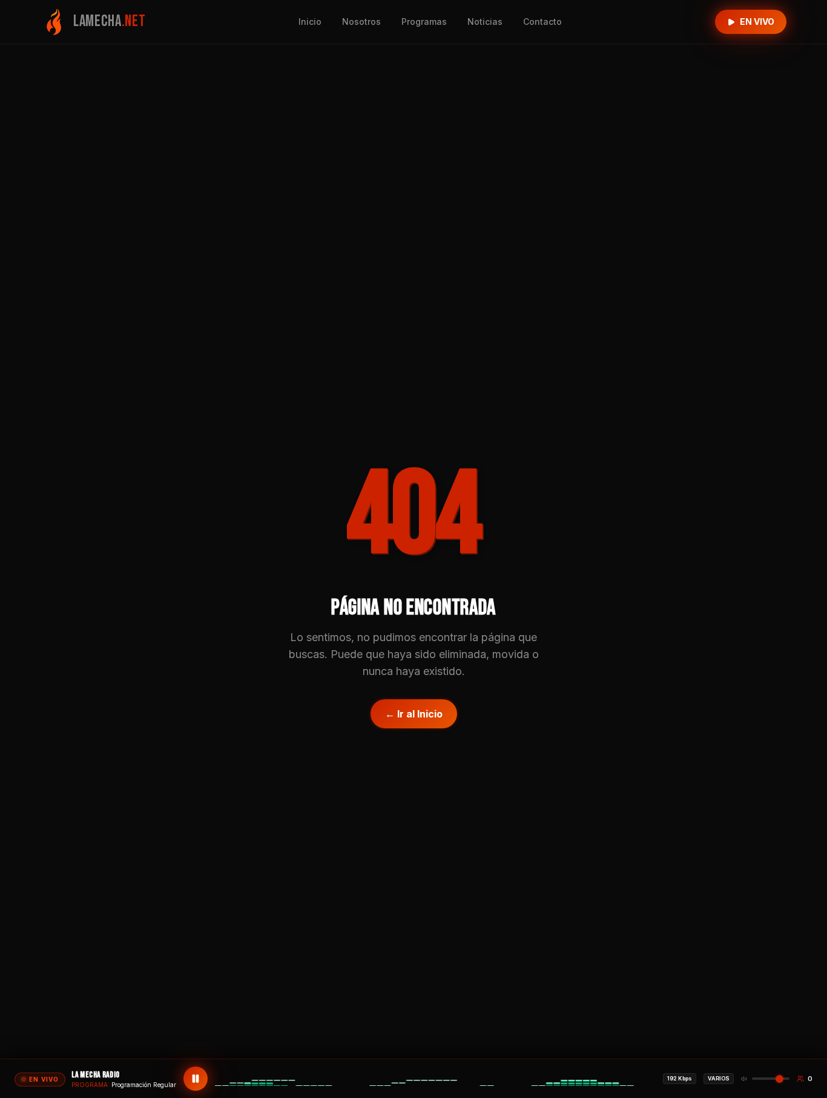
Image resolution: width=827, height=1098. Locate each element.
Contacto (542, 21)
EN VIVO (757, 21)
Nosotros (361, 21)
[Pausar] (195, 1078)
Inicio (309, 21)
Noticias (484, 21)
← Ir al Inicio (414, 714)
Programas (424, 21)
